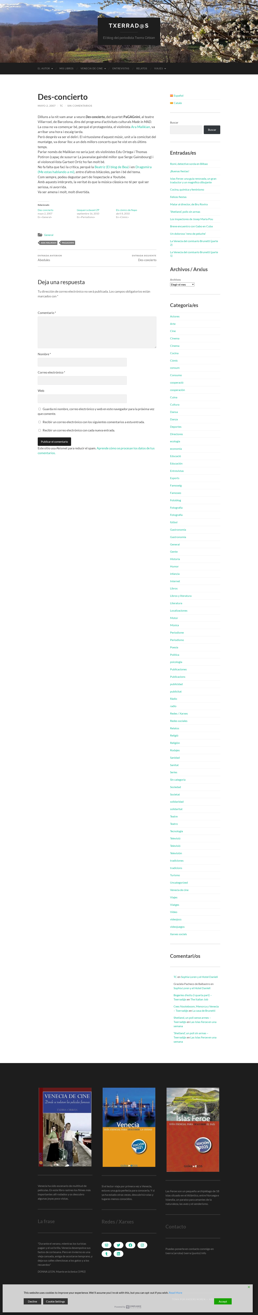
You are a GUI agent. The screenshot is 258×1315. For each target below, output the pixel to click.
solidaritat (176, 809)
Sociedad (175, 787)
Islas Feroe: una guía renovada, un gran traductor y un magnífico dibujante (193, 180)
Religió (174, 735)
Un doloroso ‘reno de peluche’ (188, 233)
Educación (176, 463)
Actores (175, 316)
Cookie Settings (55, 1301)
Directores (176, 434)
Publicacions (177, 676)
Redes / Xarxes (179, 713)
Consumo (176, 375)
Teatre (174, 816)
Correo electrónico (51, 372)
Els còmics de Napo (126, 209)
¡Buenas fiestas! (179, 171)
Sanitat (174, 765)
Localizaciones (178, 610)
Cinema (174, 338)
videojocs (175, 919)
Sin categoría (178, 779)
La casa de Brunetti (204, 1010)
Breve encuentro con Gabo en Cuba (191, 226)
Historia (175, 559)
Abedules (50, 258)
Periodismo (177, 639)
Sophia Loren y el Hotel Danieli (199, 976)
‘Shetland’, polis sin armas (185, 211)
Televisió (175, 838)
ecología (175, 441)
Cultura (174, 404)
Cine (173, 331)
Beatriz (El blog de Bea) (112, 167)
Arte (173, 323)
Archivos (175, 279)
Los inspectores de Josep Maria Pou (191, 219)
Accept (223, 1301)
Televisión (176, 853)
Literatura (176, 603)
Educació (175, 456)
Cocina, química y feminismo (187, 189)
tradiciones (177, 860)
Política (174, 654)
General (48, 234)
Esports (174, 478)
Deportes (175, 426)
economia (176, 448)
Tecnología (176, 831)
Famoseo (175, 492)
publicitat (176, 691)
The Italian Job (199, 999)
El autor (44, 68)
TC (61, 105)
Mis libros (66, 68)
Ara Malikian (140, 127)
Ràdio (173, 698)
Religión (175, 742)
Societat (175, 794)
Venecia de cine (92, 68)
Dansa (174, 411)
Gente (174, 551)
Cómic (174, 360)
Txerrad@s (129, 25)
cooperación (177, 389)
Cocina (174, 353)
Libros (174, 588)
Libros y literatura (180, 595)
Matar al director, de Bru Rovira (189, 204)
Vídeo (173, 911)
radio (173, 706)
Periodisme (177, 632)
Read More (175, 1292)
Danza (174, 419)
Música (174, 625)
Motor (174, 617)
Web (41, 391)
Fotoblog (175, 500)
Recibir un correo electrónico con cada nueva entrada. (79, 430)
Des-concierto (45, 209)
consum (175, 367)
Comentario (47, 313)
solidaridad (177, 801)
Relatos (141, 68)
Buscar (174, 122)
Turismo (175, 875)
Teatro (174, 823)
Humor (174, 566)
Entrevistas (121, 68)
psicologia (176, 661)
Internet (175, 581)
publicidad (176, 684)
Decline (32, 1301)
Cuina (173, 397)
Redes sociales (178, 720)
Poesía (174, 647)
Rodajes (175, 750)
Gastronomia (178, 529)
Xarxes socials (178, 934)
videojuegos (177, 926)
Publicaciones (178, 669)
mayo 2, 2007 (47, 105)
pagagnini (68, 242)
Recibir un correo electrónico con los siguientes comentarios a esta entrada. (94, 422)
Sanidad (175, 757)
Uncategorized (179, 882)
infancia (175, 573)
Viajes (158, 68)
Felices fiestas (178, 196)
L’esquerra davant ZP (88, 209)
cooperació (176, 382)
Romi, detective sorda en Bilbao (189, 163)
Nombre (44, 354)
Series (173, 772)
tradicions (176, 868)
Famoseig (176, 485)
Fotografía (176, 507)
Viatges (174, 904)
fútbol (173, 522)
